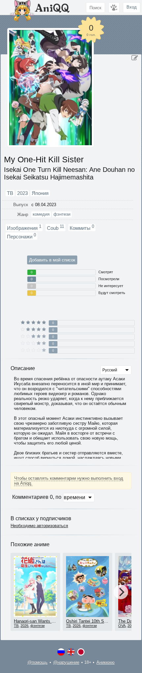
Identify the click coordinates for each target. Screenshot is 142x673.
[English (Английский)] (71, 652)
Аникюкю (105, 662)
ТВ (16, 626)
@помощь (37, 662)
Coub (55, 227)
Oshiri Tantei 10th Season (91, 621)
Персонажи (21, 236)
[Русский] (61, 652)
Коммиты (82, 227)
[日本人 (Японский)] (81, 652)
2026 (24, 626)
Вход (131, 7)
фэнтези (37, 626)
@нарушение (66, 662)
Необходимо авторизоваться (39, 525)
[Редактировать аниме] (134, 58)
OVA (121, 626)
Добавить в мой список (52, 259)
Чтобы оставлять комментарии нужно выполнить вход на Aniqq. (68, 481)
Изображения (24, 227)
